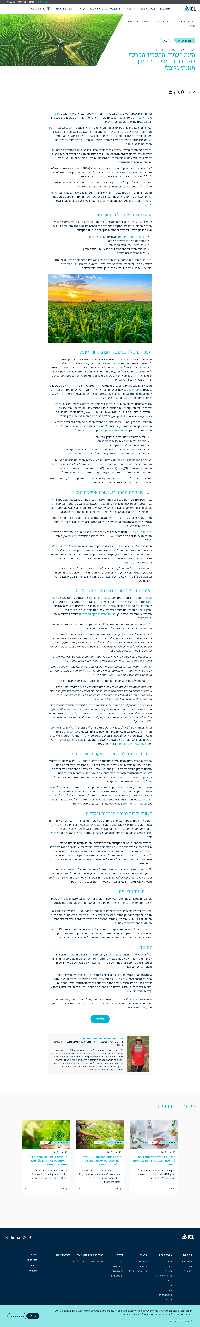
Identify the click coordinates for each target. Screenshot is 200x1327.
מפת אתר (33, 1270)
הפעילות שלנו (165, 1255)
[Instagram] (24, 1237)
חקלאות (168, 1261)
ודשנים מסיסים (75, 709)
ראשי (192, 21)
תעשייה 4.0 (142, 1261)
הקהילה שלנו (117, 1266)
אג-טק (169, 1280)
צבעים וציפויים (165, 1295)
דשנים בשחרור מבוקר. (115, 430)
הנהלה (190, 1266)
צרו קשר (22, 2)
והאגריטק (71, 550)
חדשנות (143, 1255)
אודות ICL (188, 1255)
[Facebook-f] (30, 1237)
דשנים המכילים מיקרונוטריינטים (97, 614)
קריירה (31, 2)
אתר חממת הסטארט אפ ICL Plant (88, 1261)
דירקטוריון (188, 1271)
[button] (182, 92)
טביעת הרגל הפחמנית (135, 804)
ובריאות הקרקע (133, 390)
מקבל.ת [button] (33, 1316)
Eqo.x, (69, 732)
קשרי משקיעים (63, 1255)
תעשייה (168, 1271)
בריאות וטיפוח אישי (163, 1275)
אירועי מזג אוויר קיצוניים (132, 237)
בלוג (185, 21)
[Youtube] (18, 1237)
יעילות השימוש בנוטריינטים (131, 744)
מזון (170, 1290)
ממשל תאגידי (187, 1261)
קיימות (120, 1255)
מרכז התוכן (42, 2)
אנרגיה (169, 1266)
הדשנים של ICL (137, 532)
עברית (9, 2)
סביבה (120, 1261)
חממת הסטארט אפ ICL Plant (90, 1255)
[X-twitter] (6, 1237)
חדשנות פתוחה (140, 1266)
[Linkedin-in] (12, 1237)
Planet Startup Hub (138, 1271)
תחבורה (168, 1285)
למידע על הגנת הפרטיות (181, 1321)
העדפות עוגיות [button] (17, 1316)
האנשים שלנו (117, 1271)
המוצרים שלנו (117, 1275)
